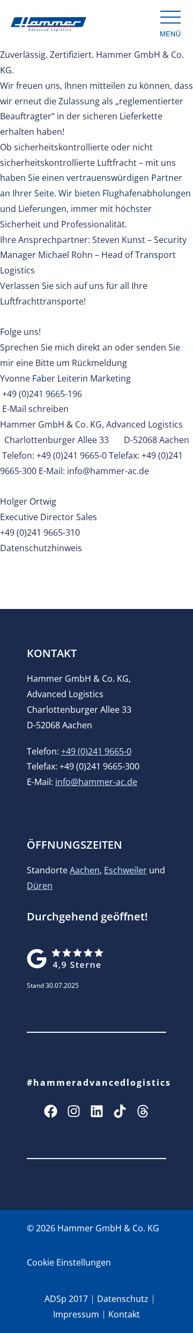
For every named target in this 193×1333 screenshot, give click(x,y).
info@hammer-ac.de (96, 782)
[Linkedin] (96, 1111)
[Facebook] (50, 1111)
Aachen (85, 870)
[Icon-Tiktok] (120, 1111)
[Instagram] (73, 1111)
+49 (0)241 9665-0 (96, 751)
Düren (40, 886)
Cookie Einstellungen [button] (69, 1262)
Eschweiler (125, 870)
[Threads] (143, 1111)
